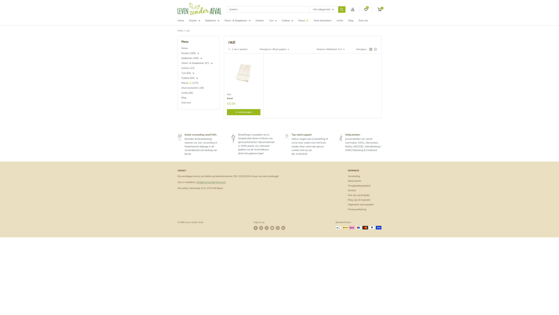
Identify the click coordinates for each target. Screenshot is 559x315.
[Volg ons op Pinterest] (267, 228)
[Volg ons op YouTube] (272, 228)
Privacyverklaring (357, 209)
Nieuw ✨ (303, 20)
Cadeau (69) (188, 77)
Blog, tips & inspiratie (359, 199)
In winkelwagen (244, 112)
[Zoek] (341, 9)
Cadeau (286, 20)
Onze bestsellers (322, 20)
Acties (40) (187, 92)
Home (181, 20)
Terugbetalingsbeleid (359, 185)
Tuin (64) (186, 72)
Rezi (229, 94)
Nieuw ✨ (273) (189, 82)
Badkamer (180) (190, 58)
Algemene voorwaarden (361, 204)
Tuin (271, 20)
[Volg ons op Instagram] (261, 228)
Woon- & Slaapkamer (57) (195, 63)
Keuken (193, 20)
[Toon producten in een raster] (370, 49)
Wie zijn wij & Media (358, 195)
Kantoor (260, 20)
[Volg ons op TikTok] (278, 228)
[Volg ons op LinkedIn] (283, 228)
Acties (340, 20)
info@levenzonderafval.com (211, 182)
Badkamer (210, 20)
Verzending (354, 176)
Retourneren (354, 180)
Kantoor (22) (188, 67)
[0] (379, 9)
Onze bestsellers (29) (192, 87)
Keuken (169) (188, 53)
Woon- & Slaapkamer (235, 20)
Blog (350, 20)
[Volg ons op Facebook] (256, 228)
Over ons (363, 20)
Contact (352, 190)
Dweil (230, 98)
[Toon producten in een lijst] (375, 49)
